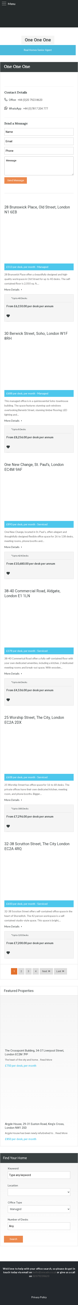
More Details (12, 289)
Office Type (15, 1202)
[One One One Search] (39, 17)
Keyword (13, 1168)
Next (44, 971)
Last (58, 971)
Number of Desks (18, 1219)
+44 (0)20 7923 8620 (30, 99)
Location (13, 1185)
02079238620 (41, 1276)
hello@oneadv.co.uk (44, 1272)
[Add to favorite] (8, 315)
